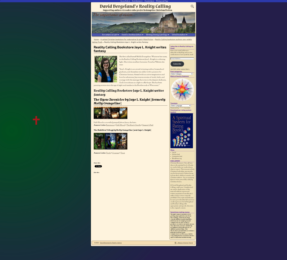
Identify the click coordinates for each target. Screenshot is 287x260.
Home (96, 39)
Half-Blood (120, 125)
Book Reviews (136, 1)
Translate (186, 108)
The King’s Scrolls (133, 125)
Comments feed (177, 156)
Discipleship (149, 1)
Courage (115, 153)
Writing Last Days (162, 1)
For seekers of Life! (109, 34)
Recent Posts (125, 1)
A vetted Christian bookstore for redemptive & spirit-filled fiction (127, 39)
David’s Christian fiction (131, 34)
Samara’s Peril (147, 125)
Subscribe (177, 64)
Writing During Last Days (156, 34)
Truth (108, 153)
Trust (123, 153)
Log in (174, 152)
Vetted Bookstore (179, 34)
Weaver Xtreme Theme (185, 243)
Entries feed (176, 154)
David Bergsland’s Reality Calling (135, 6)
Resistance (110, 125)
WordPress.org (177, 159)
